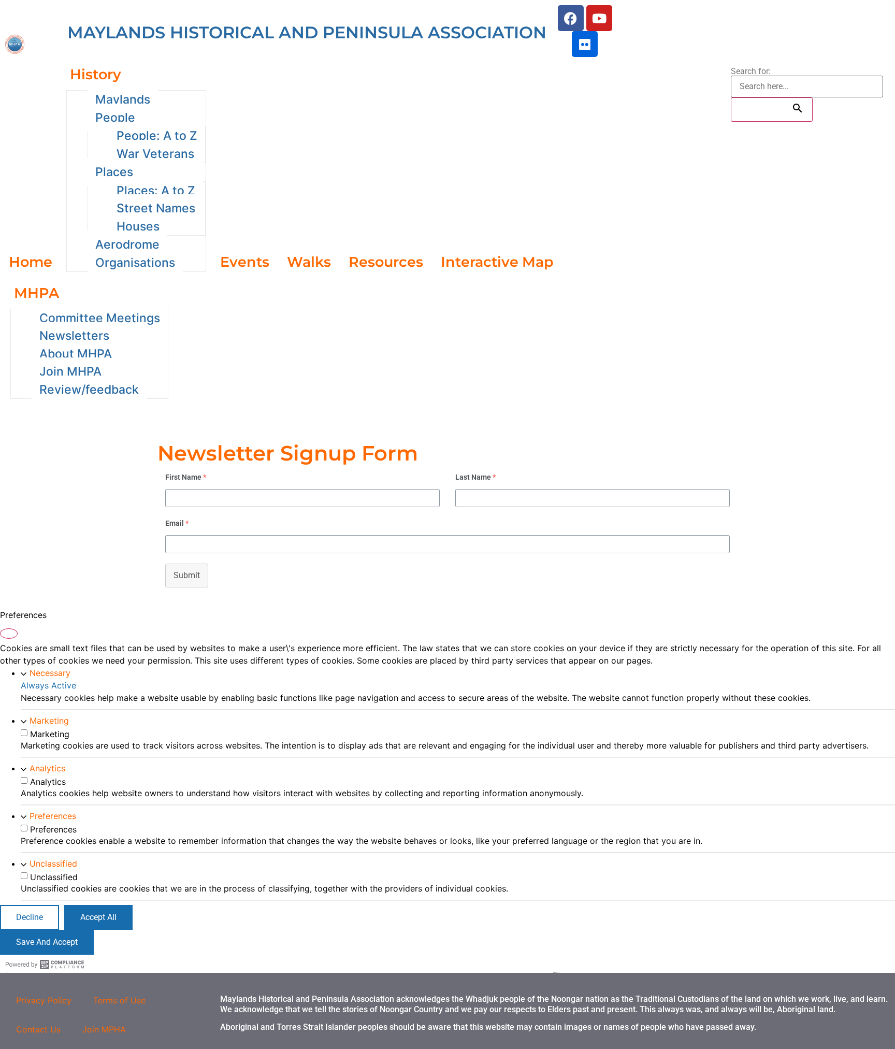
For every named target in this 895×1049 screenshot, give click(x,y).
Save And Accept (47, 942)
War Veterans (155, 154)
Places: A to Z (156, 190)
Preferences (53, 816)
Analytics (47, 768)
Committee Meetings (99, 318)
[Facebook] (571, 18)
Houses (138, 226)
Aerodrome (127, 244)
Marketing (49, 720)
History (95, 74)
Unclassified (53, 863)
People (115, 117)
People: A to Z (157, 135)
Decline (29, 917)
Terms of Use (119, 1000)
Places (114, 172)
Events (244, 261)
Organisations (135, 262)
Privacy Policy (43, 1000)
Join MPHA (104, 1029)
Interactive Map (497, 261)
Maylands (122, 99)
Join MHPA (70, 371)
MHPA (36, 292)
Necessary (50, 673)
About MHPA (75, 354)
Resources (386, 261)
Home (30, 261)
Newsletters (74, 335)
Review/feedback (89, 389)
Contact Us (38, 1029)
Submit (187, 575)
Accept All (98, 917)
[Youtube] (599, 18)
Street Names (156, 208)
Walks (309, 261)
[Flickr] (585, 44)
